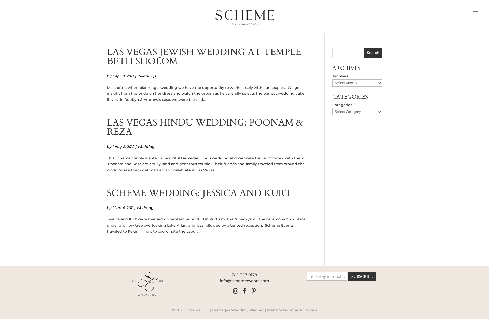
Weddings (146, 76)
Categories (342, 105)
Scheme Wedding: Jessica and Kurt (199, 193)
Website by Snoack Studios (292, 310)
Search (373, 52)
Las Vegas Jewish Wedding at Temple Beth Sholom (204, 56)
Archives (340, 76)
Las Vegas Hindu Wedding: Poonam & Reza (205, 127)
